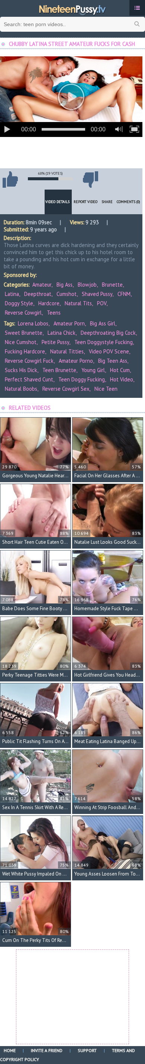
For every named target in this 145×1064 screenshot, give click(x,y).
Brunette (112, 284)
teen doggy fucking (81, 379)
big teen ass (112, 360)
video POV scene (109, 351)
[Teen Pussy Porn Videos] (72, 8)
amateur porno (76, 360)
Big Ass (64, 284)
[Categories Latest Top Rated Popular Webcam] (137, 8)
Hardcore (48, 303)
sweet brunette (23, 332)
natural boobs (21, 388)
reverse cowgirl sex (65, 388)
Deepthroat (37, 293)
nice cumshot (20, 342)
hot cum (120, 370)
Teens (54, 312)
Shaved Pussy (97, 293)
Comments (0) (128, 201)
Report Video (85, 201)
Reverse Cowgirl (23, 312)
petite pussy (55, 342)
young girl (93, 370)
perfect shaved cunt (29, 379)
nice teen (105, 388)
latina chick (61, 332)
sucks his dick (21, 370)
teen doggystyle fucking (103, 342)
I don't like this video (90, 179)
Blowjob (87, 284)
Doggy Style (19, 303)
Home (10, 1050)
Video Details (57, 201)
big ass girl (102, 323)
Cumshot (67, 293)
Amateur (41, 284)
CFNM (123, 293)
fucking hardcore (25, 351)
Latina (12, 293)
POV (101, 303)
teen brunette (59, 370)
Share (107, 201)
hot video (121, 379)
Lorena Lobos (33, 323)
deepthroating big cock (108, 332)
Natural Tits (78, 303)
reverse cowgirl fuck (29, 360)
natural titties (67, 351)
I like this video (10, 179)
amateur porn (69, 323)
